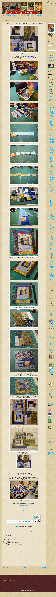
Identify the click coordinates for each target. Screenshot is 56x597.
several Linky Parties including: (25, 505)
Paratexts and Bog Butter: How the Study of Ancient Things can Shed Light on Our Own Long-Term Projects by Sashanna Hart (51, 347)
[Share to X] (4, 532)
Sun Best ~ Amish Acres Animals (52, 238)
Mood (50, 376)
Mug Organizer (52, 404)
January (51, 295)
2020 (50, 89)
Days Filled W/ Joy (51, 336)
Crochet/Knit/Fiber (33, 18)
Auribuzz (50, 342)
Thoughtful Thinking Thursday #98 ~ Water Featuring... (52, 217)
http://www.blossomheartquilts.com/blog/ (24, 507)
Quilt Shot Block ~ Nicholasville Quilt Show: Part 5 (52, 244)
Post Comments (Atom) (11, 573)
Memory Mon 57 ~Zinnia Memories (52, 149)
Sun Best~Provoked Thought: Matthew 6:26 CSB (51, 453)
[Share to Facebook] (5, 532)
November (52, 99)
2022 (50, 86)
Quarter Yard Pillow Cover (51, 184)
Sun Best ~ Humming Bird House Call (52, 154)
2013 (50, 303)
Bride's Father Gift (51, 145)
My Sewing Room (12, 18)
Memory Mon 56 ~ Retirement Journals (52, 234)
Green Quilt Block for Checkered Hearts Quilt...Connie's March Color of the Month (51, 369)
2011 (50, 307)
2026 (50, 79)
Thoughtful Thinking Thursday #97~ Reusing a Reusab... (52, 256)
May (51, 287)
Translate (51, 53)
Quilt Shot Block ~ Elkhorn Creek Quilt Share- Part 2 (51, 122)
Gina (49, 354)
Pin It (49, 436)
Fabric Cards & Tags (26, 18)
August (51, 107)
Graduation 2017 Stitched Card (52, 229)
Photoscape (17, 526)
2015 (50, 300)
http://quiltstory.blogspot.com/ (24, 510)
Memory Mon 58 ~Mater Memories (52, 112)
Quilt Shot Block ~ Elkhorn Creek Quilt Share (51, 159)
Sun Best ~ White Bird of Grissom (52, 117)
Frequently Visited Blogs (6, 586)
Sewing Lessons (18, 18)
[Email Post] (42, 531)
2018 (50, 93)
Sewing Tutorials (33, 15)
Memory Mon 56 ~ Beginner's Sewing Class (52, 189)
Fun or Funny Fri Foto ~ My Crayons (52, 129)
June (51, 285)
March (51, 290)
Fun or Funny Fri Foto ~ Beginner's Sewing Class (52, 166)
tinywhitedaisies (51, 392)
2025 (50, 81)
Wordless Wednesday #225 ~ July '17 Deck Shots (52, 179)
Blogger (33, 590)
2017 (50, 95)
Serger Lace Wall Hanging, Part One (51, 315)
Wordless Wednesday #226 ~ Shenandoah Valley (52, 140)
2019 (50, 91)
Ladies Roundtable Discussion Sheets (43, 18)
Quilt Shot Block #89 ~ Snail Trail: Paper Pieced (52, 281)
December (51, 96)
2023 (50, 84)
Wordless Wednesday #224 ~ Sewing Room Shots (52, 223)
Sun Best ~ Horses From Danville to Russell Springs (52, 195)
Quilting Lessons (5, 18)
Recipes (14, 15)
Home (3, 15)
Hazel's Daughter (50, 363)
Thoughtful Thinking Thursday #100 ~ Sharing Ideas (52, 134)
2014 (50, 301)
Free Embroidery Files (20, 15)
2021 (50, 88)
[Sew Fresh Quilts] (36, 522)
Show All (53, 398)
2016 (50, 298)
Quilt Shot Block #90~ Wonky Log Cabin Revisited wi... (52, 202)
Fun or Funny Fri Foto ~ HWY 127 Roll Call (52, 249)
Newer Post (5, 568)
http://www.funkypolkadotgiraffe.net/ (24, 509)
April (51, 289)
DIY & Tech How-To (9, 15)
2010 (50, 309)
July (51, 109)
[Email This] (3, 532)
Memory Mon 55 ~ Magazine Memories (52, 271)
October (51, 102)
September (52, 104)
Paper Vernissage (51, 382)
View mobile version (24, 570)
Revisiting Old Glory (52, 267)
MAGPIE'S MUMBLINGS (51, 319)
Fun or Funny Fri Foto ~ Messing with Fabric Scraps (52, 209)
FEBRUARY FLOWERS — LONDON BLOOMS (51, 395)
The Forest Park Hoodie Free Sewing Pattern (51, 378)
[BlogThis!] (3, 532)
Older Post (43, 568)
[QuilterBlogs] (51, 443)
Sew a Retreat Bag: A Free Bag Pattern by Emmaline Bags (51, 331)
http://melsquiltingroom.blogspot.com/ (24, 506)
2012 (50, 305)
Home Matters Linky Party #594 (51, 338)
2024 (50, 82)
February (51, 292)
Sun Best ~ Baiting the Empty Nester (52, 275)
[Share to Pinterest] (6, 532)
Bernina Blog (51, 329)
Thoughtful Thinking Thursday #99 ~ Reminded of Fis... (52, 172)
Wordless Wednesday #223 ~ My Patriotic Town (52, 262)
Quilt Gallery (39, 15)
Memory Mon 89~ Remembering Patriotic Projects (51, 60)
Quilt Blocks (27, 15)
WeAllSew (50, 313)
